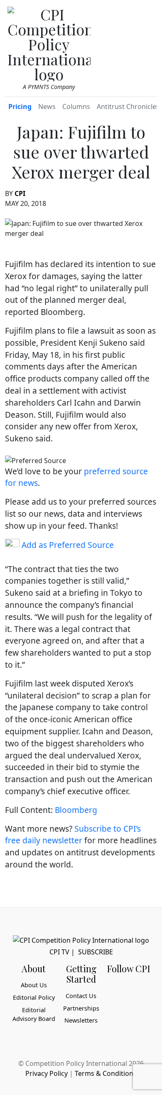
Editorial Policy (34, 997)
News (47, 106)
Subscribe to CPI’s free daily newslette (73, 834)
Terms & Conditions (106, 1073)
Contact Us (81, 996)
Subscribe (95, 951)
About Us (34, 985)
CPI (20, 193)
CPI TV (59, 951)
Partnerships (81, 1008)
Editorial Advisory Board (33, 1014)
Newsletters (81, 1020)
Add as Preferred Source (67, 544)
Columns (76, 106)
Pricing (20, 106)
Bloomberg (76, 809)
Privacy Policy (46, 1073)
